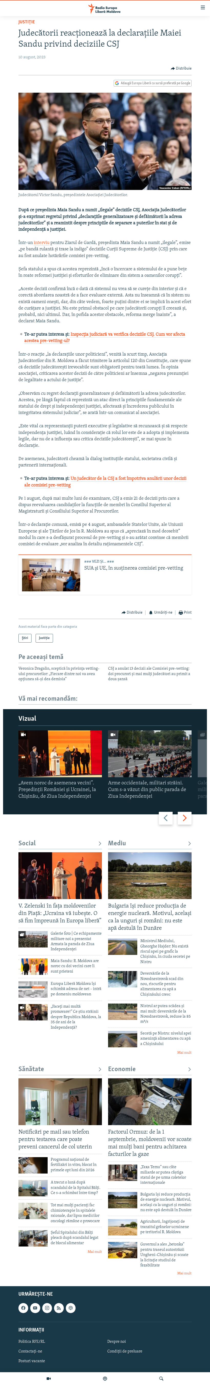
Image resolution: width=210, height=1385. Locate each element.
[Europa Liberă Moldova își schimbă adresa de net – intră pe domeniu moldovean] (33, 989)
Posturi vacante (31, 1361)
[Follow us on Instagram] (47, 1308)
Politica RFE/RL (31, 1342)
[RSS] (59, 1308)
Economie (122, 1069)
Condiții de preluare (124, 1351)
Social (27, 843)
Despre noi (116, 1342)
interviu (41, 243)
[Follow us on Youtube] (35, 1308)
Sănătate (31, 1069)
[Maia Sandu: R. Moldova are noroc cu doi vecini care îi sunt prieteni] (33, 966)
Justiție (26, 22)
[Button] (181, 68)
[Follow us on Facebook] (23, 1308)
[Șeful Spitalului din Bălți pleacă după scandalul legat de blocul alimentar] (33, 1238)
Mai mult (184, 1053)
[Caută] (161, 1378)
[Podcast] (105, 1378)
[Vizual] (48, 1378)
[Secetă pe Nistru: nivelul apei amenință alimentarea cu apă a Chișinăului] (122, 1039)
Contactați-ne (30, 1351)
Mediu (117, 843)
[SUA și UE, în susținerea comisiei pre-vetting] (51, 575)
